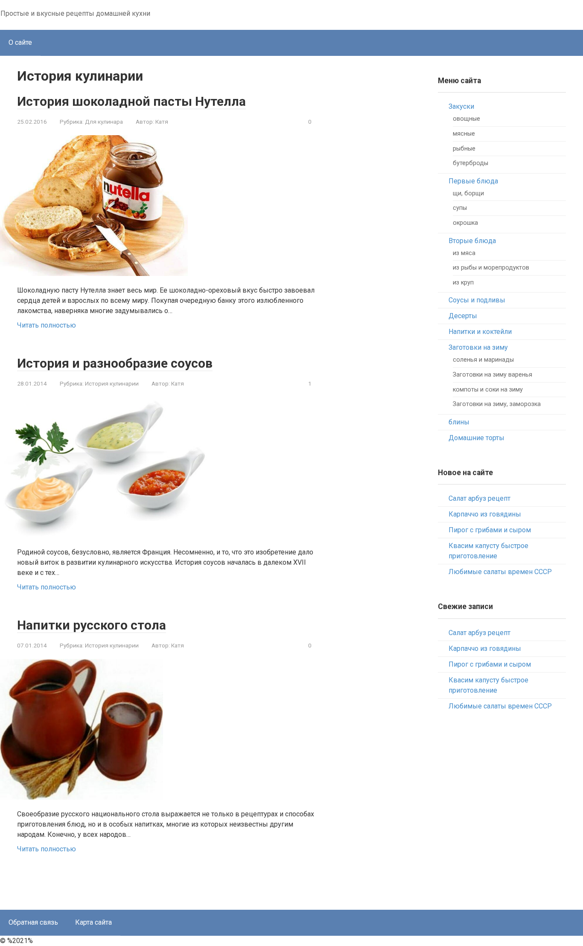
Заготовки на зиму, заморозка (497, 404)
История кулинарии (112, 383)
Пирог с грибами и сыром (490, 530)
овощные (466, 118)
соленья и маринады (483, 359)
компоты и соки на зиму (488, 389)
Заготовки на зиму (478, 347)
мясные (464, 133)
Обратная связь (33, 922)
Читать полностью (46, 325)
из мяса (464, 253)
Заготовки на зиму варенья (492, 374)
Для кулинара (104, 121)
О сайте (20, 42)
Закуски (461, 106)
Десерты (463, 316)
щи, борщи (468, 193)
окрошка (465, 222)
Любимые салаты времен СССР (500, 572)
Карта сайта (93, 922)
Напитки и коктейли (480, 332)
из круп (463, 282)
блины (459, 422)
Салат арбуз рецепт (479, 498)
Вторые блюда (472, 241)
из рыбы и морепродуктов (491, 267)
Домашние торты (476, 438)
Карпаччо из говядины (485, 514)
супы (460, 208)
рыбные (464, 148)
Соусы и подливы (477, 300)
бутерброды (470, 163)
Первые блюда (473, 181)
